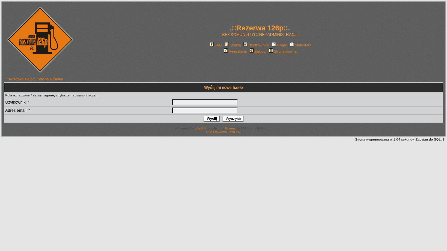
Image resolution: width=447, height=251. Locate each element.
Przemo (231, 128)
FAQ (218, 45)
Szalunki (234, 132)
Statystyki (303, 45)
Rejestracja (238, 51)
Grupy (282, 45)
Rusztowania (216, 132)
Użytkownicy (258, 45)
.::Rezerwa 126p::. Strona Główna (34, 79)
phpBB (200, 128)
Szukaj (235, 45)
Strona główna (285, 51)
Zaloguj (260, 51)
